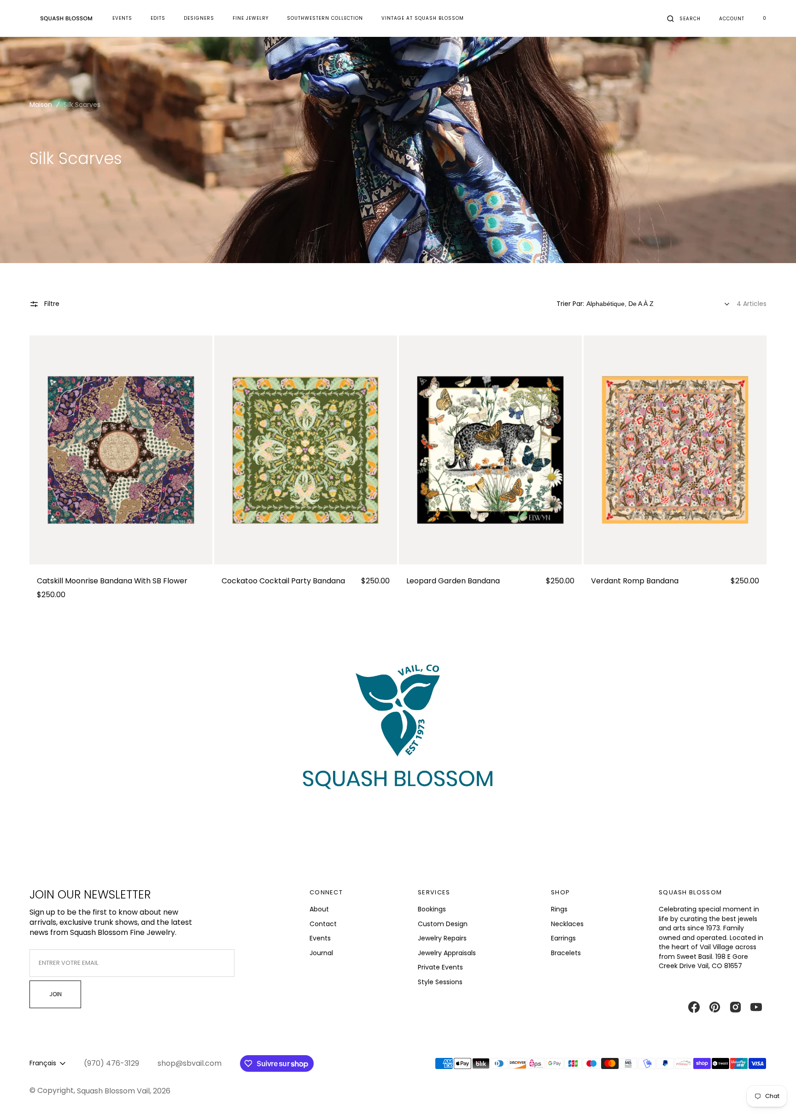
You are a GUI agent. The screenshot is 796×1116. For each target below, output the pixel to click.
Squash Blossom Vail (113, 1091)
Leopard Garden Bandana (453, 581)
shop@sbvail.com (190, 1063)
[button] (684, 18)
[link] (120, 450)
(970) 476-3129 (111, 1063)
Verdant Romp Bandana (635, 581)
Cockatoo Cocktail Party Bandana (283, 581)
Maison (40, 104)
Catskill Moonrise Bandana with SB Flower (112, 581)
